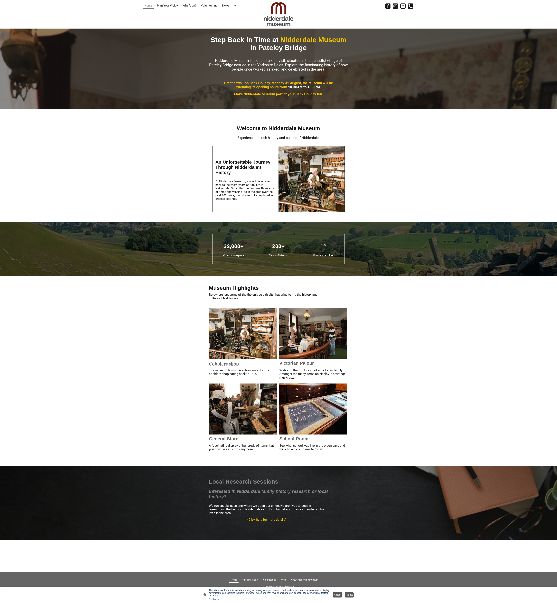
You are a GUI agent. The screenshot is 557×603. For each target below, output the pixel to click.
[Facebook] (387, 6)
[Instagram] (395, 6)
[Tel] (410, 6)
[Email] (403, 6)
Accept (337, 595)
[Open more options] (235, 5)
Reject (349, 595)
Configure (214, 599)
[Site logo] (278, 14)
